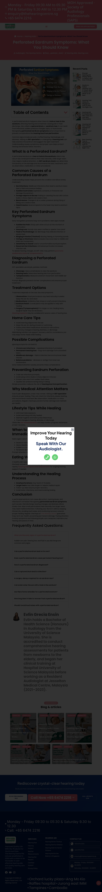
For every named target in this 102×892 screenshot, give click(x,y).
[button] (72, 430)
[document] (51, 446)
